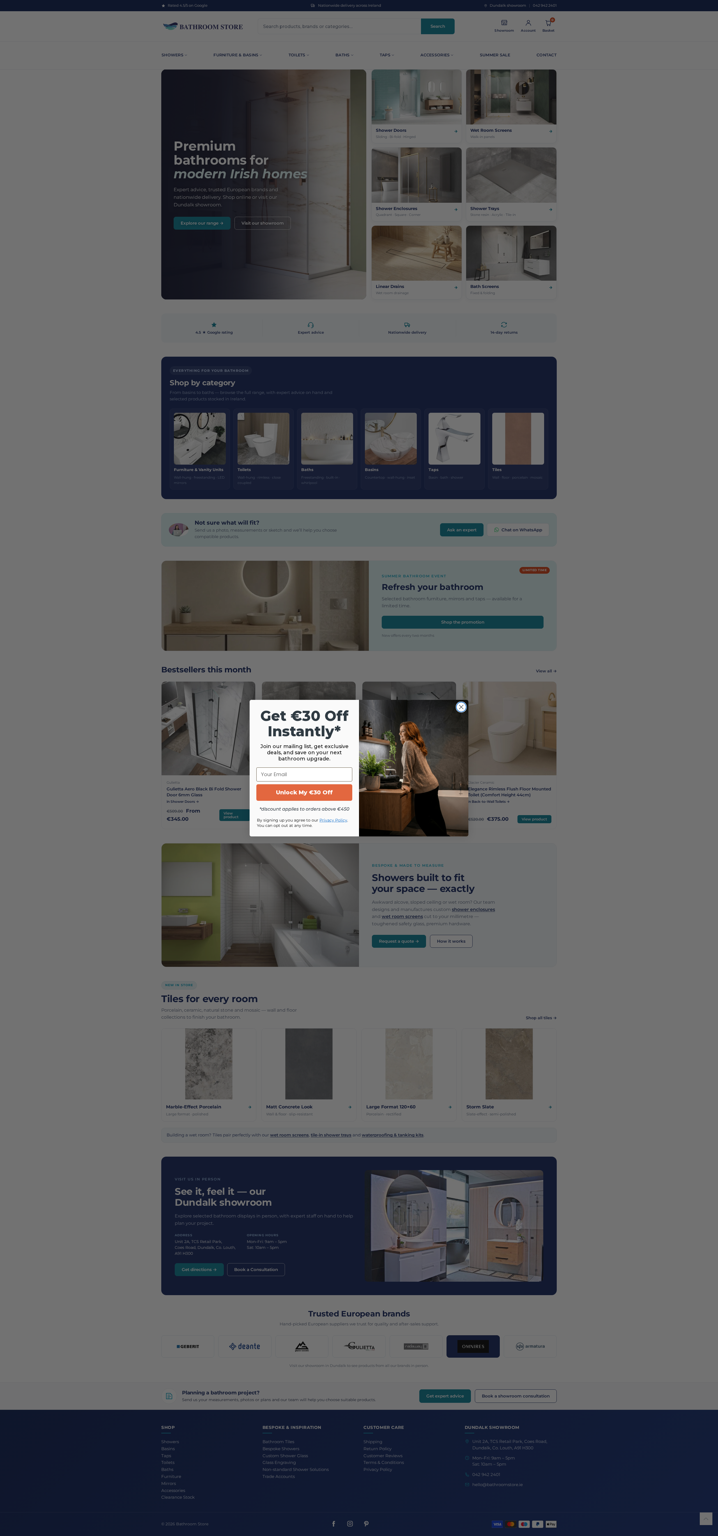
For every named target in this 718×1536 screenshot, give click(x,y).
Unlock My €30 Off (304, 792)
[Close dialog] (461, 707)
